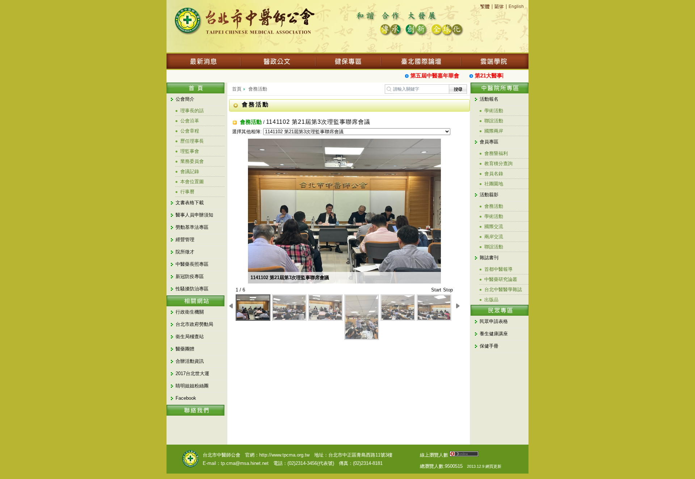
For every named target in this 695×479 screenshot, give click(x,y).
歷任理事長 (192, 141)
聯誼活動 (493, 120)
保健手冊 (489, 346)
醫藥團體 (185, 349)
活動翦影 (489, 194)
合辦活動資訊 (190, 361)
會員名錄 (493, 173)
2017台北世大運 (192, 373)
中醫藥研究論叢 (500, 279)
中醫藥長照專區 (192, 264)
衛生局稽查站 (190, 336)
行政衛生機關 (190, 312)
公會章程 (189, 131)
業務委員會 (192, 161)
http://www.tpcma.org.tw (284, 455)
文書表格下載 (190, 202)
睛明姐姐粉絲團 (192, 385)
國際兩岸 (493, 131)
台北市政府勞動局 (194, 324)
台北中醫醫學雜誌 (503, 289)
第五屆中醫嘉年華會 (429, 75)
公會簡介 (185, 99)
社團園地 (493, 183)
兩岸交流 (493, 236)
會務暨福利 (496, 153)
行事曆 (187, 191)
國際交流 (493, 226)
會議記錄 (189, 171)
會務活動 (257, 89)
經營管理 (185, 239)
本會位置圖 (192, 181)
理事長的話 (192, 110)
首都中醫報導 (498, 269)
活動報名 (489, 99)
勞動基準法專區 (192, 227)
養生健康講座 (494, 333)
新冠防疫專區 (190, 276)
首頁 (236, 89)
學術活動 (493, 110)
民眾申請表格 (494, 321)
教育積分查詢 (498, 163)
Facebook (186, 398)
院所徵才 (185, 252)
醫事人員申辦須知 (194, 215)
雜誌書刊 (489, 257)
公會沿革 (189, 120)
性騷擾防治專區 (192, 288)
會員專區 (489, 141)
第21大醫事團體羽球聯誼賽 (502, 75)
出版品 (491, 299)
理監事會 (189, 151)
